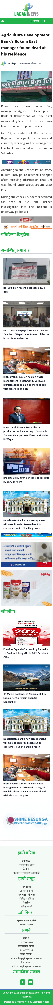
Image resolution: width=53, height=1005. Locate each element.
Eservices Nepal (41, 1002)
